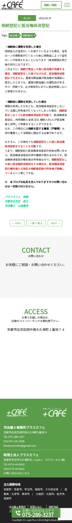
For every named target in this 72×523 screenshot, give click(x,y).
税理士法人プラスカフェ (55, 412)
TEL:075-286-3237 (14, 437)
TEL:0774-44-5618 (14, 464)
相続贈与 (28, 35)
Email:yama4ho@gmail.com (20, 445)
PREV (18, 223)
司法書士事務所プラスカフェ (12, 4)
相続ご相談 (50, 5)
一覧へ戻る (36, 223)
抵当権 (13, 35)
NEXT (54, 223)
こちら (26, 473)
